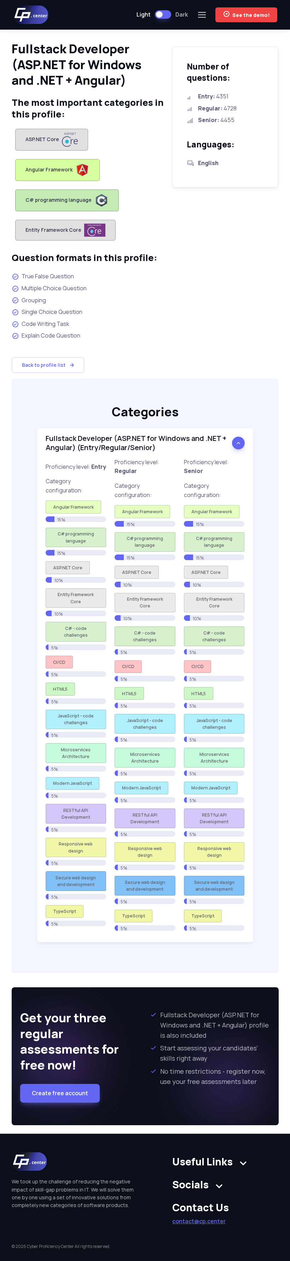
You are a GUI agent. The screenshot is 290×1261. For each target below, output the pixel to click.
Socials (190, 1185)
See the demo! (251, 15)
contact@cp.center (199, 1221)
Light (144, 14)
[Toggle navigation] (201, 14)
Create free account (60, 1093)
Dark (181, 14)
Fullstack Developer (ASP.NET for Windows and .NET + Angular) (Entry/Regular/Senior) (136, 443)
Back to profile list (43, 365)
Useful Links (202, 1162)
